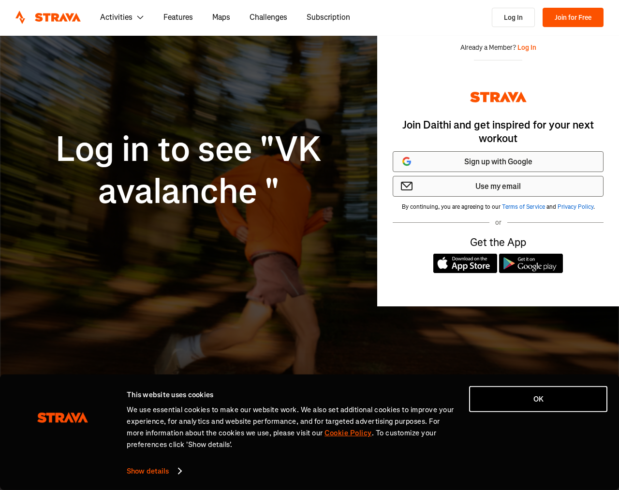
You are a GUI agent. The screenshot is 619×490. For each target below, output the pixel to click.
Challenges (268, 17)
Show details (148, 471)
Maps (221, 17)
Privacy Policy (575, 207)
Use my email (498, 186)
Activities (116, 17)
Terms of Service (523, 207)
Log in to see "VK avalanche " (189, 170)
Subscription (328, 17)
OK (538, 399)
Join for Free (573, 17)
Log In (513, 17)
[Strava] (48, 17)
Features (178, 17)
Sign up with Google (498, 162)
